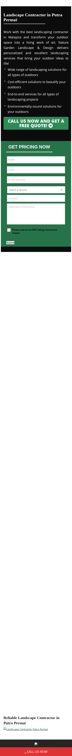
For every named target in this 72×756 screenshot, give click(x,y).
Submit (10, 242)
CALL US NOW (37, 752)
